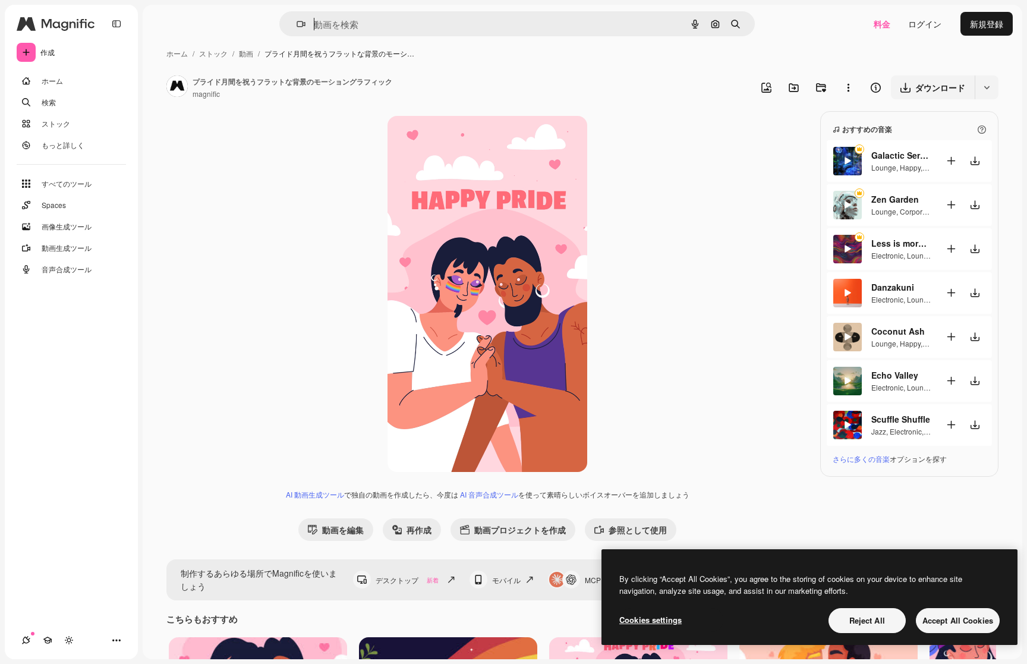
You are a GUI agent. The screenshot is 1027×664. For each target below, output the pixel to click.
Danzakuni (892, 287)
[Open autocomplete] (296, 24)
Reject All (867, 620)
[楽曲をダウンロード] (974, 161)
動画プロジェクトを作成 (520, 530)
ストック (213, 53)
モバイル (506, 580)
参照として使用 (638, 530)
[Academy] (47, 640)
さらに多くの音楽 (861, 459)
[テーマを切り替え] (68, 640)
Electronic (887, 255)
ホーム (177, 53)
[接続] (26, 640)
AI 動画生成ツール (315, 494)
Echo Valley (894, 375)
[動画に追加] (951, 161)
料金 (882, 24)
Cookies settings (650, 619)
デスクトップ (407, 580)
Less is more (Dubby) (901, 243)
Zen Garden (895, 199)
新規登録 (986, 24)
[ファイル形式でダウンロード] (986, 87)
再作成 (419, 530)
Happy (910, 167)
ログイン (924, 24)
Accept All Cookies (957, 620)
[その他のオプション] (848, 87)
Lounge (883, 167)
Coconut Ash (898, 331)
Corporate (916, 211)
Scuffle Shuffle (900, 419)
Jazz (878, 431)
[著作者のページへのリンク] (177, 87)
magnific (206, 94)
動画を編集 (343, 530)
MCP (593, 580)
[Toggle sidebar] (116, 23)
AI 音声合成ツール (489, 494)
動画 (246, 53)
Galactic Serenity (901, 155)
